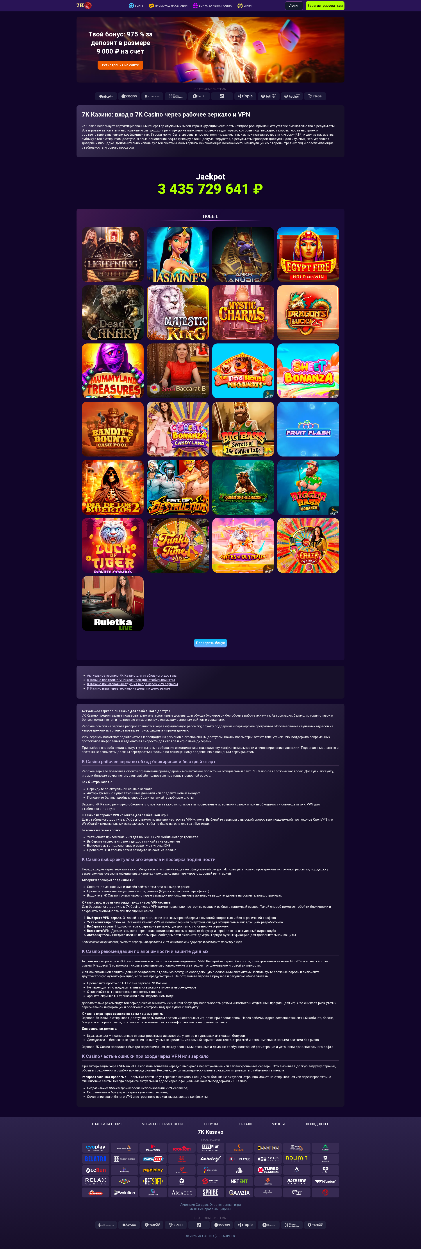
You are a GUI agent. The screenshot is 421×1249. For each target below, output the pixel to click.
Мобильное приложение (163, 1124)
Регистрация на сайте (120, 65)
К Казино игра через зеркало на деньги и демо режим (128, 688)
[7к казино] (86, 6)
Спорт (248, 5)
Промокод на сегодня (171, 5)
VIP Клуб (279, 1124)
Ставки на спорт (107, 1124)
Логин (294, 6)
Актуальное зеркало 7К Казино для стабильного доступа (132, 676)
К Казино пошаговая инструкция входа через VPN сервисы (132, 684)
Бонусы (211, 1124)
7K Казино (210, 1132)
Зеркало (245, 1124)
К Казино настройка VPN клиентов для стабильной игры (131, 680)
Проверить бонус (210, 643)
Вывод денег (317, 1124)
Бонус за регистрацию (215, 5)
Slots (139, 5)
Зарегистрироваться (325, 6)
